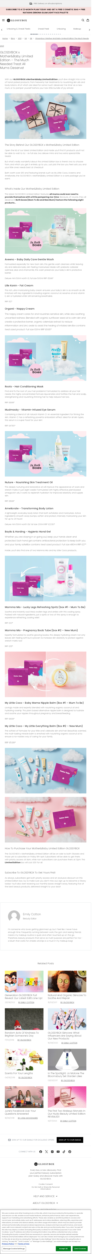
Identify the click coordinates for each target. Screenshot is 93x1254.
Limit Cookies (80, 1248)
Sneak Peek (43, 28)
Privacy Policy (8, 1244)
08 (31, 38)
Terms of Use (23, 1244)
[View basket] (87, 20)
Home (5, 38)
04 (26, 38)
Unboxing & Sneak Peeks (18, 28)
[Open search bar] (82, 20)
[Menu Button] (2, 20)
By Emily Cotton (26, 1002)
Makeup (77, 28)
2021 (19, 38)
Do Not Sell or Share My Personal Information (45, 1188)
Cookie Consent (46, 1184)
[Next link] (89, 30)
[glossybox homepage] (18, 20)
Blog (13, 38)
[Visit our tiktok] (64, 1152)
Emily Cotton (32, 914)
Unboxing (61, 28)
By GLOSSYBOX (67, 1002)
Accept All (63, 1248)
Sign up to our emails (70, 1139)
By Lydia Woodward (28, 1118)
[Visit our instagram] (52, 1152)
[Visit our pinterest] (70, 1152)
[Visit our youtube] (58, 1152)
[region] (45, 1232)
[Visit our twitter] (46, 1152)
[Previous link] (1, 30)
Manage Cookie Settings (14, 1248)
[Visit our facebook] (41, 1152)
